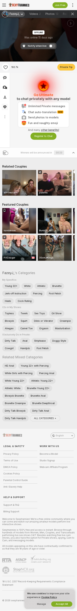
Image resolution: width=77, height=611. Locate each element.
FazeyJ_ (8, 273)
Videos (35, 14)
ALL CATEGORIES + (45, 418)
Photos (51, 14)
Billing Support (11, 511)
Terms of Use (10, 460)
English (60, 435)
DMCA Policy (10, 467)
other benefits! (50, 130)
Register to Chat (43, 136)
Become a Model (49, 454)
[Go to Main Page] (23, 5)
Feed (66, 14)
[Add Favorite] (5, 67)
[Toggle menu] (4, 5)
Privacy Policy (11, 454)
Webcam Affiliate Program (54, 467)
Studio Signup (47, 460)
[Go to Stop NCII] (24, 570)
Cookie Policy (49, 597)
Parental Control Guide (15, 480)
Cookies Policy (11, 473)
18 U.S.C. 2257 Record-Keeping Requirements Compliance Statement (33, 583)
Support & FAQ (11, 505)
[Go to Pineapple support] (6, 570)
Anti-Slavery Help (12, 486)
